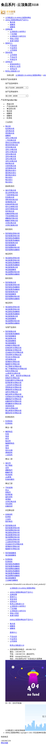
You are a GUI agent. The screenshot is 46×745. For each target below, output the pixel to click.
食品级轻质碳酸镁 (12, 262)
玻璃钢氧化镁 (10, 202)
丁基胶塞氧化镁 (11, 195)
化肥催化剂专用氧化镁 (14, 396)
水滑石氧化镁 (10, 223)
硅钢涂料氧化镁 (11, 204)
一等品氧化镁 (10, 140)
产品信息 (13, 45)
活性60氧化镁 (10, 156)
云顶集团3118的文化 (18, 36)
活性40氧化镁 (10, 159)
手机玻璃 (9, 488)
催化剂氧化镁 (10, 190)
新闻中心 (9, 43)
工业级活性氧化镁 (12, 542)
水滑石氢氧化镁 (11, 225)
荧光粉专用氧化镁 (12, 357)
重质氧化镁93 (10, 170)
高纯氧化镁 (9, 133)
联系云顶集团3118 (12, 71)
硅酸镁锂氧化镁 (11, 213)
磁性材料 (9, 497)
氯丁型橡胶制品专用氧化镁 (16, 369)
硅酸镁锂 (9, 506)
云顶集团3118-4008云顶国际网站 (18, 18)
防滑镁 (8, 517)
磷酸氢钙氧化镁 (11, 218)
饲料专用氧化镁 (11, 408)
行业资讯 (13, 48)
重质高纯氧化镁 (11, 145)
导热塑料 (9, 504)
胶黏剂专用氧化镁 (12, 378)
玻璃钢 (8, 499)
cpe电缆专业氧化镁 (12, 373)
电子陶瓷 (9, 465)
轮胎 (7, 434)
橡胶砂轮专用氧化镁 (13, 413)
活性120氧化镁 (11, 149)
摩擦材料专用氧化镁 (13, 390)
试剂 (7, 468)
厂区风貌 (13, 34)
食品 (7, 448)
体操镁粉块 (9, 406)
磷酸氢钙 (9, 470)
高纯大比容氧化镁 (12, 142)
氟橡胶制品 (9, 443)
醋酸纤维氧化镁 (11, 220)
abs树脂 (8, 477)
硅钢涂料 (9, 514)
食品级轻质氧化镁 (12, 258)
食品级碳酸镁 (10, 341)
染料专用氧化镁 (11, 392)
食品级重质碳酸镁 (12, 265)
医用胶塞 (9, 494)
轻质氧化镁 (9, 128)
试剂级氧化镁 (10, 168)
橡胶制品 (9, 432)
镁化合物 (9, 450)
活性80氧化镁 (10, 154)
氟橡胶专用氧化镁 (12, 364)
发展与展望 (14, 41)
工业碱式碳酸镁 (11, 580)
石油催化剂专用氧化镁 (14, 352)
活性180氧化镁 (11, 161)
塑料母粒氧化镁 (11, 200)
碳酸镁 (12, 27)
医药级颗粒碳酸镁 (12, 250)
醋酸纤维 (9, 472)
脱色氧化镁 (9, 211)
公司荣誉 (13, 55)
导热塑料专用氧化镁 (13, 355)
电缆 (7, 436)
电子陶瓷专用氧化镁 (13, 366)
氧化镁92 (9, 182)
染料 (7, 445)
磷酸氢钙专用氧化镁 (13, 399)
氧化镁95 (9, 177)
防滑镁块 (9, 421)
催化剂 (8, 463)
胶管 (7, 439)
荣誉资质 (9, 52)
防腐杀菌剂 (9, 479)
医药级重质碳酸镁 (12, 240)
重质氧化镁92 (10, 173)
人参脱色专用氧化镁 (13, 385)
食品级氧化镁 (10, 338)
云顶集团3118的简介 (18, 31)
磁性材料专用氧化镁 (13, 394)
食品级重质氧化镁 (12, 260)
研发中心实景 (15, 66)
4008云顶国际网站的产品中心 (17, 20)
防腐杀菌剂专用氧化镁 (14, 380)
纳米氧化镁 (9, 163)
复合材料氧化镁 (11, 193)
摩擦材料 (9, 452)
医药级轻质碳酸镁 (12, 238)
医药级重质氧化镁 (12, 236)
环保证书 (13, 59)
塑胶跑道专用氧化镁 (13, 387)
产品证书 (13, 57)
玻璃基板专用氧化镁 (13, 350)
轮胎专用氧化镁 (11, 371)
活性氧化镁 (9, 131)
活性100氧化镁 (11, 152)
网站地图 (4, 743)
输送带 (8, 441)
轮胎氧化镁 (9, 197)
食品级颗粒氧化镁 (12, 272)
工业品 (8, 519)
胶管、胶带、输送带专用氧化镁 (17, 376)
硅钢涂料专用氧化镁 (13, 348)
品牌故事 (9, 29)
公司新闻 (13, 50)
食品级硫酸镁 (10, 269)
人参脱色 (9, 455)
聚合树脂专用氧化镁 (13, 410)
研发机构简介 (15, 64)
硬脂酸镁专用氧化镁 (13, 403)
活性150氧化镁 (11, 138)
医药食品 (9, 521)
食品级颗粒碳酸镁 (12, 274)
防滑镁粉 (9, 423)
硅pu (7, 490)
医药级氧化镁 (10, 282)
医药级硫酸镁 (10, 245)
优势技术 (9, 62)
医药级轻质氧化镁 (12, 233)
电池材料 (9, 475)
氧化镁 (12, 22)
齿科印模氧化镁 (11, 209)
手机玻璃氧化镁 (11, 216)
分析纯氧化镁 (10, 166)
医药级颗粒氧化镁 (12, 247)
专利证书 (13, 69)
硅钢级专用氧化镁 (12, 345)
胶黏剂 (8, 492)
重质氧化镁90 (10, 175)
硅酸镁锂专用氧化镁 (13, 401)
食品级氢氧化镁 (11, 267)
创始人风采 (14, 38)
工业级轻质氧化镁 (12, 539)
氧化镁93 (9, 180)
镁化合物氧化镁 (11, 207)
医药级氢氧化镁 (11, 243)
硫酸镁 (12, 24)
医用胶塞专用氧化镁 (13, 383)
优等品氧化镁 (10, 147)
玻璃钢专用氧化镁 (12, 362)
